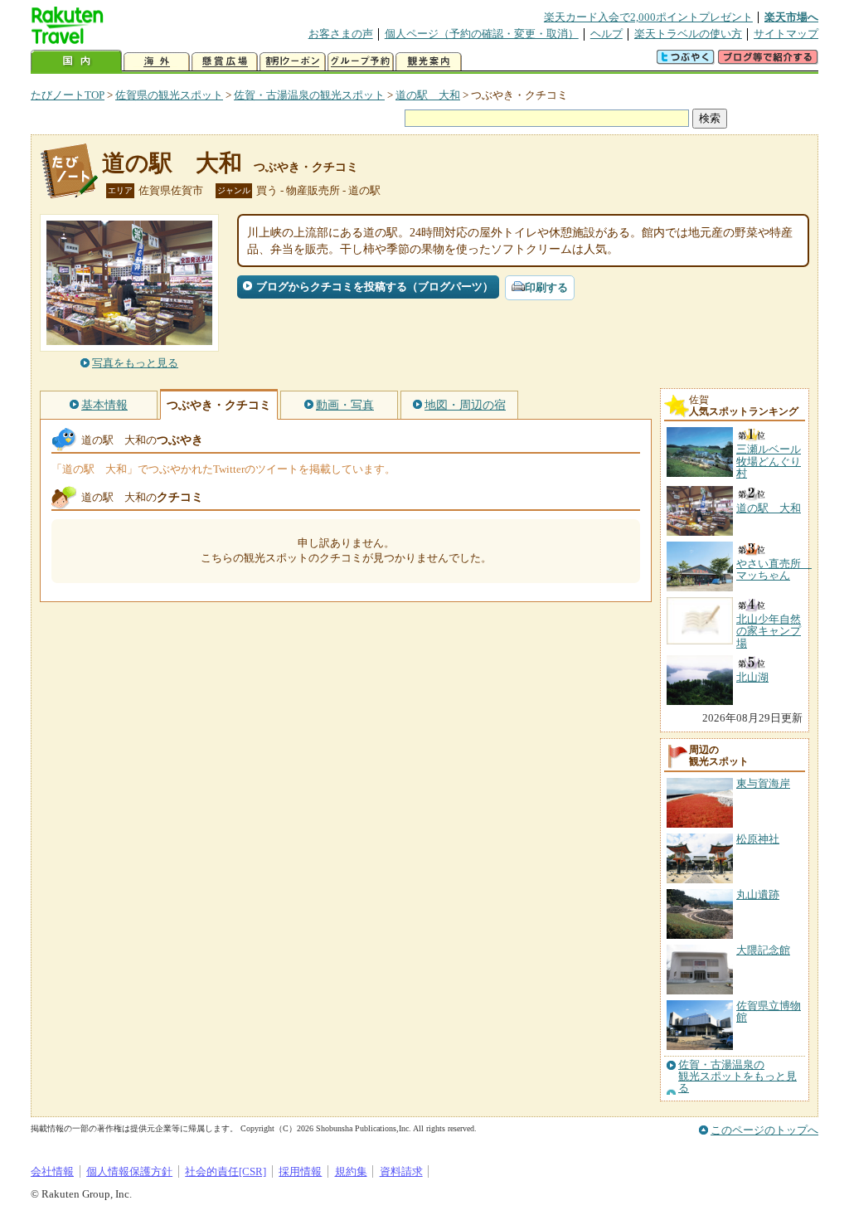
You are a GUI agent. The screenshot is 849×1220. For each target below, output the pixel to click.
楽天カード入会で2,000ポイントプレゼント (648, 17)
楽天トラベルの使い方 (688, 33)
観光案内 (428, 62)
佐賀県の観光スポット (169, 95)
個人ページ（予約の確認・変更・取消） (482, 33)
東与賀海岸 (763, 783)
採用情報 (300, 1171)
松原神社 (757, 839)
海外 (157, 62)
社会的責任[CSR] (225, 1171)
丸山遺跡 (757, 894)
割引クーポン (293, 62)
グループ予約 (360, 62)
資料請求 (401, 1171)
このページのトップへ (764, 1130)
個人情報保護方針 (129, 1171)
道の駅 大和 (427, 95)
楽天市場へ (791, 17)
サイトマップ (786, 33)
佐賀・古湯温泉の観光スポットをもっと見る (737, 1077)
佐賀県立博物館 (768, 1011)
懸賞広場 (225, 62)
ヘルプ (606, 33)
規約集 (351, 1171)
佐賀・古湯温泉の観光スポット (309, 95)
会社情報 (52, 1171)
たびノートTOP (67, 95)
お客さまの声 (340, 33)
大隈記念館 (763, 950)
